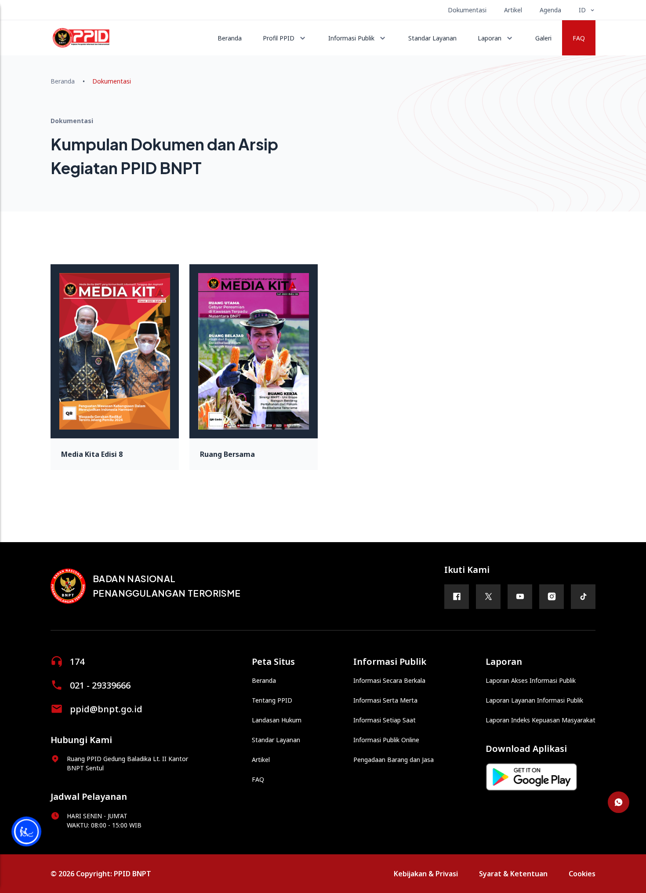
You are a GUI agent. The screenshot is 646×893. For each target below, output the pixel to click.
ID (582, 10)
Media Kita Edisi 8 (92, 454)
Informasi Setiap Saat (384, 720)
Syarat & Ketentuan (513, 873)
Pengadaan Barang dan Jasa (393, 759)
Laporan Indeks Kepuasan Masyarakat (540, 720)
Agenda (550, 10)
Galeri (543, 38)
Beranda (230, 38)
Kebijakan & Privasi (426, 873)
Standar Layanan (432, 38)
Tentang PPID (272, 700)
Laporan (489, 38)
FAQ (579, 38)
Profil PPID (278, 38)
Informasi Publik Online (386, 740)
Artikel (513, 10)
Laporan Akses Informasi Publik (531, 680)
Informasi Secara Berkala (389, 680)
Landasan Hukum (276, 720)
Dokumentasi (467, 10)
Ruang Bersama (227, 454)
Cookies (582, 873)
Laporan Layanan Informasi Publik (534, 700)
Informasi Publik (351, 38)
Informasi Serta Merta (385, 700)
